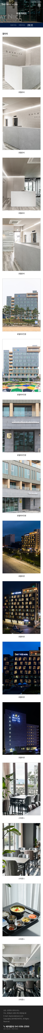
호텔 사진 (30, 25)
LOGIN (34, 2)
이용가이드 (13, 25)
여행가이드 (22, 25)
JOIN (39, 2)
